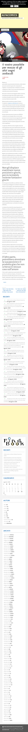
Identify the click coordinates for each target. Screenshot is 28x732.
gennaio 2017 (6, 697)
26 (9, 491)
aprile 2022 (6, 632)
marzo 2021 (6, 656)
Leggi (16, 6)
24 (4, 491)
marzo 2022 (6, 634)
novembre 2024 (7, 574)
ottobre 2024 (7, 576)
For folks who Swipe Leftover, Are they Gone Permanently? (21, 290)
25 (6, 491)
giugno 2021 (6, 651)
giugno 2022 (6, 628)
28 (15, 491)
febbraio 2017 (7, 696)
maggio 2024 (7, 585)
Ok (11, 6)
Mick (5, 515)
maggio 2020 (7, 673)
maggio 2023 (6, 607)
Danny (3, 78)
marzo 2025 (6, 566)
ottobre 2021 (6, 643)
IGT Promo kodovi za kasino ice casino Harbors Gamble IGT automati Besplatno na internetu (13, 378)
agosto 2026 (6, 534)
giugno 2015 (6, 712)
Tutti (4, 282)
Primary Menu (5, 30)
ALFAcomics (9, 15)
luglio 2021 (6, 649)
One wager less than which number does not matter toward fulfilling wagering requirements (13, 471)
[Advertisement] (14, 420)
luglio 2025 (6, 559)
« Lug (5, 494)
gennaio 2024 (7, 592)
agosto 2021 (6, 647)
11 (6, 488)
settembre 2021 (7, 645)
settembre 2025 (7, 555)
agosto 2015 (6, 709)
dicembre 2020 (7, 662)
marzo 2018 (6, 677)
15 (18, 488)
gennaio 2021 (6, 660)
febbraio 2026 (7, 546)
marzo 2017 (6, 694)
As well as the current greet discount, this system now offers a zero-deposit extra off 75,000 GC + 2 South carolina (15, 368)
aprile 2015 (6, 716)
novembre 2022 (7, 619)
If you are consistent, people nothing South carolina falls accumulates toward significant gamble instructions (14, 334)
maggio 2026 (7, 540)
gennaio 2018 (7, 681)
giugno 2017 (6, 690)
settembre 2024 (7, 578)
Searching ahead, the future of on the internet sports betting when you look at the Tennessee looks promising (13, 373)
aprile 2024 (6, 587)
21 (15, 490)
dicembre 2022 (7, 617)
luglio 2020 (6, 669)
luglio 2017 (6, 688)
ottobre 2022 (7, 621)
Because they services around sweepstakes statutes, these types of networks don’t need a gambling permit (14, 329)
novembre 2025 (7, 551)
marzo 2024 (6, 589)
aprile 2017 (6, 692)
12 (9, 488)
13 (12, 488)
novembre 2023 (7, 596)
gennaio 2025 (7, 570)
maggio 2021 (6, 652)
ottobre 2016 (7, 701)
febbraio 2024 (7, 591)
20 (12, 490)
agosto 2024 (6, 579)
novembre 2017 (7, 682)
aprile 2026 (6, 542)
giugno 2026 (6, 538)
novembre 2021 (7, 641)
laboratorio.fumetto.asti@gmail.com (11, 728)
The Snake (6, 521)
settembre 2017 (7, 684)
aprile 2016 (6, 703)
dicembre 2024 (7, 572)
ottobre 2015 (6, 707)
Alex (5, 504)
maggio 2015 (6, 714)
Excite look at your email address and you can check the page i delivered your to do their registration (14, 363)
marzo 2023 (6, 611)
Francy (5, 510)
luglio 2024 (6, 581)
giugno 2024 (6, 583)
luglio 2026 (6, 536)
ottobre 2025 (7, 553)
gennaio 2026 (7, 548)
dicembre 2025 (7, 549)
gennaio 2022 (7, 637)
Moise (5, 517)
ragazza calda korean (13, 103)
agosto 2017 (6, 686)
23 (21, 490)
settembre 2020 (7, 666)
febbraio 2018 (7, 679)
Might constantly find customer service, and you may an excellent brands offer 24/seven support (14, 352)
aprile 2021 (6, 654)
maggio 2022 (6, 630)
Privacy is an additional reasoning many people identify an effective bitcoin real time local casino (14, 339)
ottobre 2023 (7, 598)
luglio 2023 (6, 604)
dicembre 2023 (7, 594)
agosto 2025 (6, 557)
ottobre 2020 (7, 664)
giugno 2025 (6, 561)
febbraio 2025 (7, 568)
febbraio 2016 (7, 705)
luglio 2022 (6, 626)
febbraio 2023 (7, 613)
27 (12, 491)
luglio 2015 (6, 711)
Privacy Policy (19, 729)
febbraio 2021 (7, 658)
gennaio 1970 (7, 720)
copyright (13, 729)
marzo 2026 (6, 544)
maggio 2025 (6, 563)
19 (9, 490)
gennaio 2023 (7, 615)
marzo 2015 (6, 718)
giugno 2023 (6, 606)
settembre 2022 (7, 622)
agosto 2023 (6, 602)
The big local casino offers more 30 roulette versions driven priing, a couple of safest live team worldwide (15, 400)
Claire (5, 506)
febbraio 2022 (7, 636)
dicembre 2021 (7, 639)
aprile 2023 (6, 609)
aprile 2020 (6, 675)
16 (21, 488)
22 (18, 490)
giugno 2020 (6, 671)
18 (6, 490)
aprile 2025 (6, 564)
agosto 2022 (6, 624)
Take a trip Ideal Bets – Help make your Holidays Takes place (7, 290)
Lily (4, 512)
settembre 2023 (7, 600)
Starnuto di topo (7, 519)
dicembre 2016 (7, 699)
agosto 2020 (6, 667)
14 (15, 488)
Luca (5, 514)
